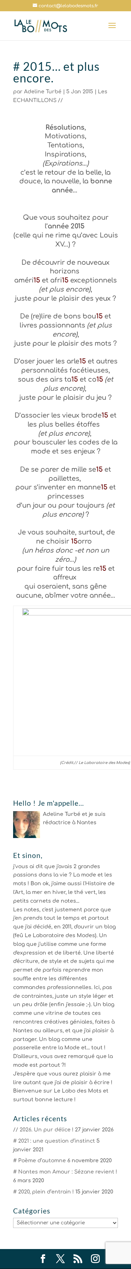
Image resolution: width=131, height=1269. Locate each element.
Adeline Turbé (42, 91)
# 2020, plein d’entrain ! (43, 1192)
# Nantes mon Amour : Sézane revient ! (65, 1172)
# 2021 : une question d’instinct (54, 1141)
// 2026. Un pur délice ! (43, 1129)
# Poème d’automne (39, 1160)
